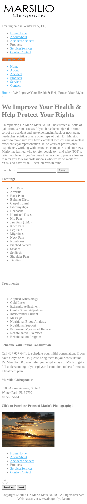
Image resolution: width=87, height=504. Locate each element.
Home (6, 92)
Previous (8, 487)
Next (21, 487)
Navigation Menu (13, 72)
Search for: (9, 170)
